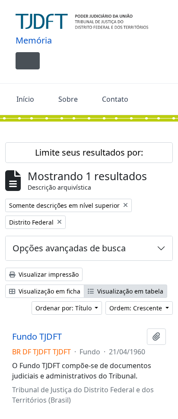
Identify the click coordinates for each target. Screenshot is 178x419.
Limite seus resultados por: (89, 152)
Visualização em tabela (129, 291)
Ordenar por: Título (64, 308)
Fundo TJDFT (37, 336)
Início (25, 99)
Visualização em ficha (48, 291)
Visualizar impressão (48, 274)
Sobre (68, 99)
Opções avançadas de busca (69, 248)
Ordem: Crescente (136, 308)
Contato (115, 99)
